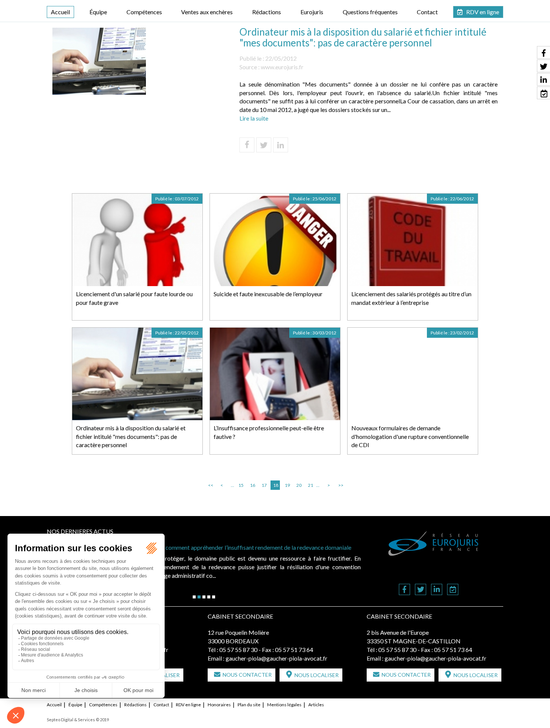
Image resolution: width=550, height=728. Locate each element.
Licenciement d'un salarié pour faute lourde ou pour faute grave (134, 298)
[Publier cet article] (263, 144)
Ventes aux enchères (207, 11)
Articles (316, 704)
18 (275, 485)
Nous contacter (247, 674)
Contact (427, 11)
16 (252, 485)
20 (299, 485)
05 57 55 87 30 (238, 649)
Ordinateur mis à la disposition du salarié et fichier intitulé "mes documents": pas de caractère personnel (131, 436)
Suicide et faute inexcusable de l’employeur (268, 293)
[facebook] (404, 590)
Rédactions (266, 11)
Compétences (144, 11)
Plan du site (249, 704)
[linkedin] (436, 590)
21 (310, 485)
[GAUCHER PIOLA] (433, 543)
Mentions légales (284, 704)
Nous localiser (316, 675)
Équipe (98, 11)
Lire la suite (253, 118)
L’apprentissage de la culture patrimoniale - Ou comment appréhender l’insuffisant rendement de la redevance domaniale (199, 547)
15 (241, 485)
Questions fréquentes (370, 11)
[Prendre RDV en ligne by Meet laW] (452, 590)
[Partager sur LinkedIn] (280, 144)
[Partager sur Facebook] (246, 144)
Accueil (60, 11)
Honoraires (219, 704)
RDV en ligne (482, 11)
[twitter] (420, 590)
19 (287, 485)
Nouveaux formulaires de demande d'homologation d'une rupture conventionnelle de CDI (410, 436)
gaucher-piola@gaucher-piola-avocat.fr (276, 658)
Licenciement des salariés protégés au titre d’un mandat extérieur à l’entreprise (411, 298)
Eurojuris (311, 11)
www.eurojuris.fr (282, 66)
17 (264, 485)
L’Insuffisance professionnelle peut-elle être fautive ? (269, 432)
